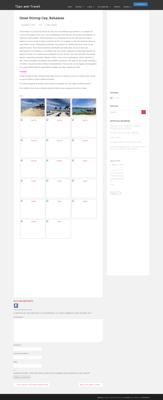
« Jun (112, 184)
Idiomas (126, 7)
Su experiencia (140, 4)
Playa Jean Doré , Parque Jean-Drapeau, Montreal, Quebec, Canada (125, 127)
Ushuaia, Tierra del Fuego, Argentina (124, 133)
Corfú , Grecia (115, 137)
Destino (79, 7)
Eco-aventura (103, 7)
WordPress (146, 398)
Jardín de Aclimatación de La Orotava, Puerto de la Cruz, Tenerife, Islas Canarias (127, 147)
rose (40, 25)
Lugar (89, 7)
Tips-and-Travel (27, 6)
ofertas (117, 7)
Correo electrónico (21, 353)
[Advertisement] (58, 268)
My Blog (100, 398)
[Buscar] (143, 112)
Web (15, 362)
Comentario (18, 317)
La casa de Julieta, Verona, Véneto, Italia (125, 142)
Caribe (48, 25)
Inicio (70, 7)
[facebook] (115, 98)
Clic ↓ (22, 96)
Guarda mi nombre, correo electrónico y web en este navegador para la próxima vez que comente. (51, 373)
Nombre (17, 345)
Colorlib (126, 398)
